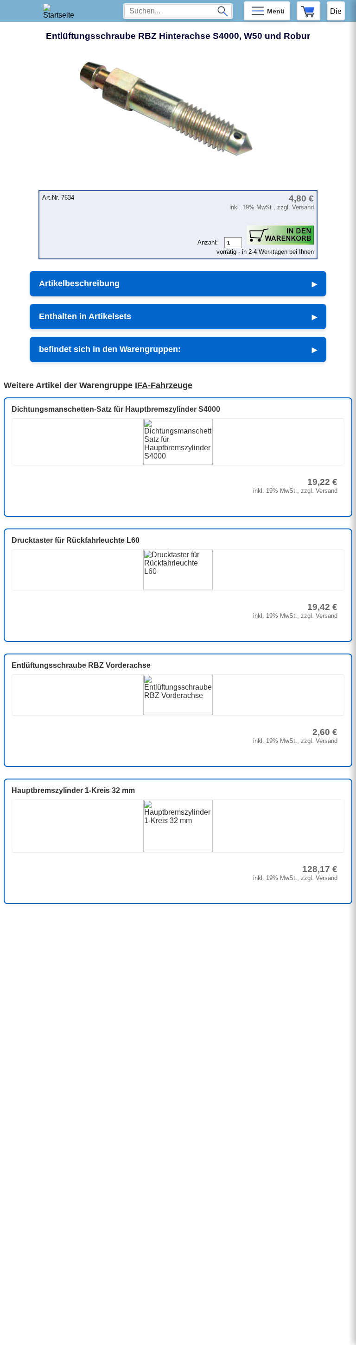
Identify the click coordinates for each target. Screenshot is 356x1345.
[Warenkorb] (308, 10)
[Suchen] (222, 11)
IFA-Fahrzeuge (163, 385)
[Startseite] (62, 11)
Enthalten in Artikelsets (85, 316)
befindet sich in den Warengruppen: (110, 349)
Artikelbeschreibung (79, 283)
